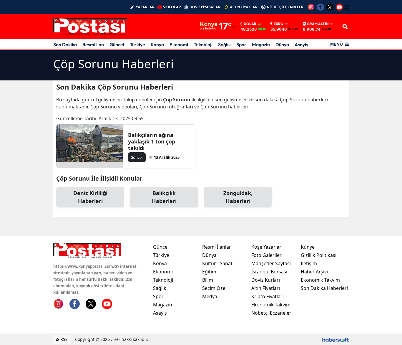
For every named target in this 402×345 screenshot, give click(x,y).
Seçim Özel (214, 288)
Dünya (282, 44)
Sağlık (224, 44)
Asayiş (301, 44)
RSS (63, 339)
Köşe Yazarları (267, 247)
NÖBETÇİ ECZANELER (285, 7)
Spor (241, 44)
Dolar (250, 24)
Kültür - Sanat (217, 263)
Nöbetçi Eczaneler (271, 313)
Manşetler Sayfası (271, 263)
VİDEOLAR (172, 7)
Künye (308, 247)
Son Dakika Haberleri (324, 288)
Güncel (116, 44)
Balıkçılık (164, 196)
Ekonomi (179, 44)
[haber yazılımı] (335, 339)
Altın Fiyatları (265, 288)
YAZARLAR (145, 7)
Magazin (261, 44)
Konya (157, 44)
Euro (278, 24)
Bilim (207, 280)
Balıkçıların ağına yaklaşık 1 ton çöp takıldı (151, 141)
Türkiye (137, 44)
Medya (209, 296)
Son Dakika (65, 44)
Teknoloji (203, 44)
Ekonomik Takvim (270, 304)
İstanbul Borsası (269, 271)
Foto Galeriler (266, 255)
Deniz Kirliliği (90, 196)
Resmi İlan (93, 44)
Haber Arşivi (314, 271)
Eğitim (209, 271)
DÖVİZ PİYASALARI (205, 7)
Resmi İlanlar (216, 247)
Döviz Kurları (265, 280)
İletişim (309, 263)
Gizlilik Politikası (318, 255)
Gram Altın (318, 24)
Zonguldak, (238, 196)
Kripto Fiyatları (267, 296)
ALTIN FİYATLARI (244, 7)
